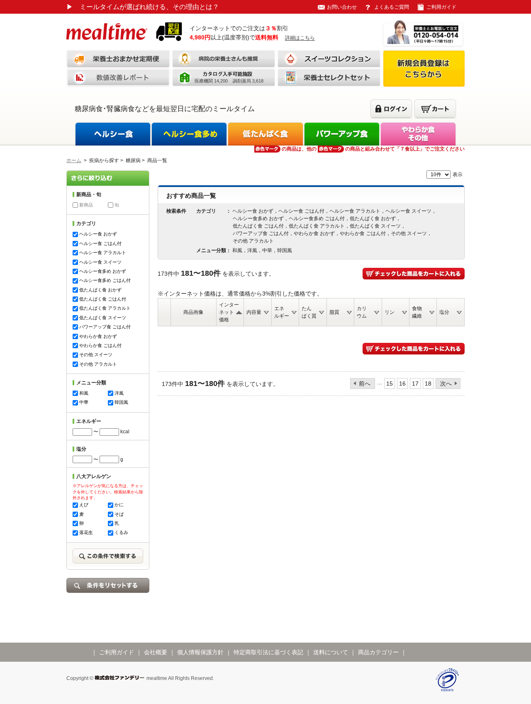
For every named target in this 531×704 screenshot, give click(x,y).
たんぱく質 (309, 312)
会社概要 (155, 652)
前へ (364, 383)
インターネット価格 (229, 312)
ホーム (73, 160)
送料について (330, 652)
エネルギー (281, 312)
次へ (446, 383)
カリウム (362, 312)
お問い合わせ (342, 7)
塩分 (444, 312)
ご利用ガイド (441, 7)
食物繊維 (417, 312)
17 (415, 383)
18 (428, 383)
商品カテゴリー (378, 652)
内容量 (253, 312)
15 (389, 383)
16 (402, 383)
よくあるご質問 (391, 7)
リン (390, 312)
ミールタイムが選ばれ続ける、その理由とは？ (142, 6)
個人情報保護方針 (200, 652)
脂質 (334, 312)
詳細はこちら (300, 37)
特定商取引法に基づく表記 (268, 652)
